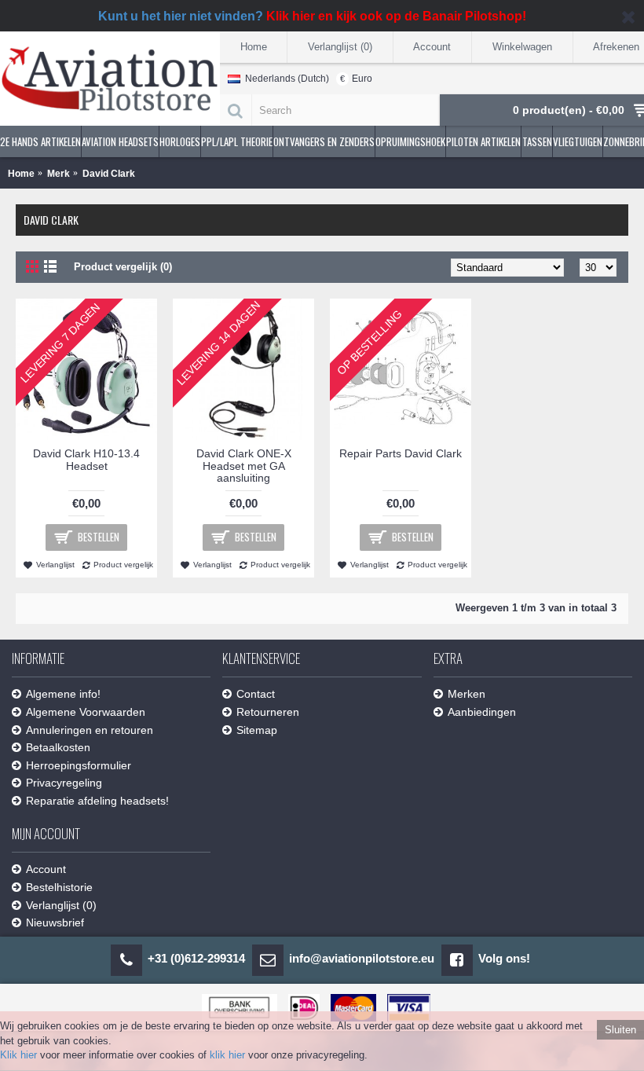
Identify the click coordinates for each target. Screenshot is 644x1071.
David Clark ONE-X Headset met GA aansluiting (243, 465)
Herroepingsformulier (78, 765)
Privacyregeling (64, 782)
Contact (255, 694)
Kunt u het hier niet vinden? (312, 16)
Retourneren (267, 712)
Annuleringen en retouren (89, 730)
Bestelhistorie (59, 887)
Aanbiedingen (482, 712)
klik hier (227, 1055)
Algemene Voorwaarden (85, 712)
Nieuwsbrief (55, 922)
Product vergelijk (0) (123, 267)
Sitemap (256, 730)
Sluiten (620, 1030)
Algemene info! (63, 694)
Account (46, 869)
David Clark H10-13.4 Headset (86, 459)
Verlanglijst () (61, 905)
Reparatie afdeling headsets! (97, 800)
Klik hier (18, 1055)
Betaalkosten (58, 747)
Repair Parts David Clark (400, 453)
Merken (466, 694)
